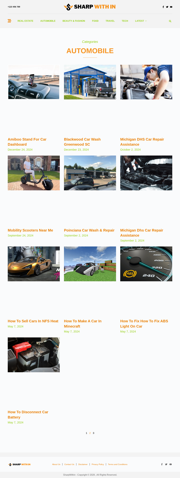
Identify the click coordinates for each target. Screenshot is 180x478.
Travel (110, 21)
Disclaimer (83, 464)
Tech (125, 21)
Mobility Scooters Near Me (30, 230)
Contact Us (69, 464)
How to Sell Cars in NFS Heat (33, 321)
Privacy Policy (98, 464)
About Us (56, 464)
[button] (170, 21)
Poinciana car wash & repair (89, 230)
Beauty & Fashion (74, 21)
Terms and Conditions (117, 464)
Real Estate (25, 21)
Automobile (48, 21)
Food (95, 21)
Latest (139, 21)
